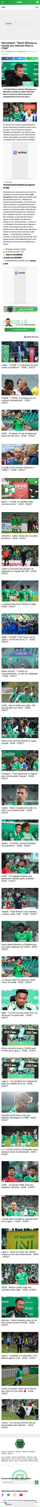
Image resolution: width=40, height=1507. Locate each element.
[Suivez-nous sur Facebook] (2, 1495)
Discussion (25, 1451)
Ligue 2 (16, 1461)
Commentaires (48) (20, 330)
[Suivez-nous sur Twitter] (8, 1495)
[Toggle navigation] (2, 2)
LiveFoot (32, 1464)
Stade (3, 1459)
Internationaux (22, 1457)
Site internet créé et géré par (21, 1500)
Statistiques (5, 1461)
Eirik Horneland (30, 325)
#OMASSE (8, 51)
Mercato (8, 1459)
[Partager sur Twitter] (20, 58)
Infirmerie (14, 1457)
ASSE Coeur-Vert (33, 1461)
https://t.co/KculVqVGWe (14, 254)
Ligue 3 (13, 1459)
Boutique (10, 1453)
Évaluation (32, 1451)
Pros (3, 51)
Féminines (30, 1457)
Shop (36, 7)
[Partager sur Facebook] (8, 58)
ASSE (3, 1466)
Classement (10, 1451)
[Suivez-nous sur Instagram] (14, 1495)
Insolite (19, 1459)
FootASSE (26, 1464)
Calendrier (18, 1451)
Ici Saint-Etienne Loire (16, 1464)
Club (35, 1457)
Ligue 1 (11, 1461)
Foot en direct (9, 1466)
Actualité (4, 1451)
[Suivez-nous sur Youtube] (21, 1495)
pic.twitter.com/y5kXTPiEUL (13, 257)
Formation (8, 1457)
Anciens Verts (23, 1461)
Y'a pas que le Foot (27, 1459)
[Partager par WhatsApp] (32, 58)
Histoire (35, 1459)
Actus (3, 7)
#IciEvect (4, 1453)
